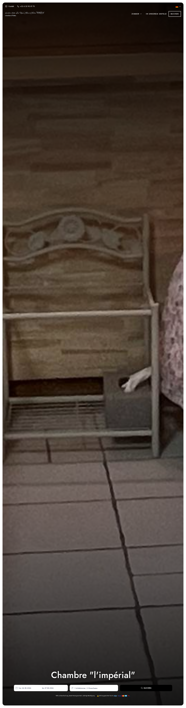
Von (20, 688)
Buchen (175, 14)
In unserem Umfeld (156, 14)
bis (43, 688)
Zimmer (136, 14)
